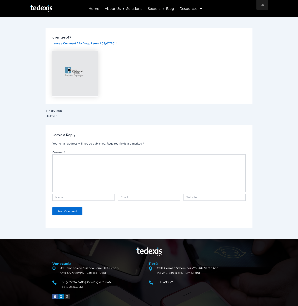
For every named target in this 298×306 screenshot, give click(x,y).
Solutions (134, 9)
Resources (188, 9)
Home (93, 9)
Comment (58, 152)
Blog (170, 9)
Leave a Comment (64, 43)
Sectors (154, 9)
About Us (113, 9)
